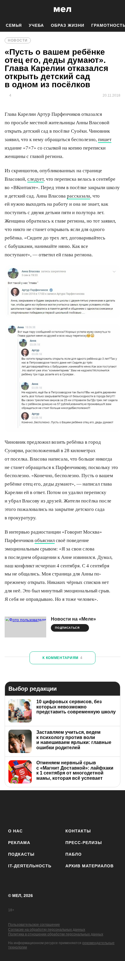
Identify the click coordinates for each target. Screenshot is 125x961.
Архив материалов (89, 866)
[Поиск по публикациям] (9, 9)
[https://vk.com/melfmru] (46, 808)
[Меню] (116, 9)
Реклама (19, 842)
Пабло (73, 854)
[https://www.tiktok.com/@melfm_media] (62, 808)
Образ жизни (67, 25)
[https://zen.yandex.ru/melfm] (30, 808)
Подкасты (21, 854)
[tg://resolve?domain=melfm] (14, 808)
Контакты (78, 831)
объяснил (45, 540)
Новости (18, 40)
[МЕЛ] (62, 9)
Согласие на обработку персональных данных (46, 930)
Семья (14, 25)
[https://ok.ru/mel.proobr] (94, 808)
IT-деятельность (29, 866)
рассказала (78, 196)
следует (35, 179)
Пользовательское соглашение (34, 925)
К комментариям (62, 658)
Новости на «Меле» (73, 619)
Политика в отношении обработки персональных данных (55, 934)
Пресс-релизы (83, 842)
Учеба (36, 25)
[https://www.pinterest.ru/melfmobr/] (78, 808)
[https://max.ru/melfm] (110, 808)
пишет (104, 139)
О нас (15, 831)
